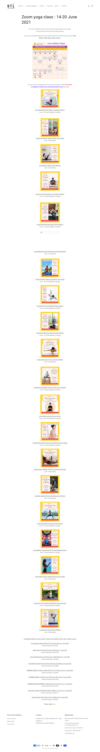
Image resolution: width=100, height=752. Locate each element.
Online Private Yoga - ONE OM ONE (74, 727)
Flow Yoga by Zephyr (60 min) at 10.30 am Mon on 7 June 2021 (50, 643)
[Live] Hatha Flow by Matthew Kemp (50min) (50, 306)
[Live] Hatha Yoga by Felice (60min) (50, 165)
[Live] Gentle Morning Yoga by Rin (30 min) (50, 523)
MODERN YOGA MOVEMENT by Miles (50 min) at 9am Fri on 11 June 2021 (50, 684)
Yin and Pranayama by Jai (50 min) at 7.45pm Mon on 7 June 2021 (50, 657)
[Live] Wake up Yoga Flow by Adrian (50, 416)
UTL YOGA (48, 748)
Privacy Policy (10, 724)
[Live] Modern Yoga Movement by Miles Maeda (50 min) (50, 550)
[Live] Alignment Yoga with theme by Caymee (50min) (50, 251)
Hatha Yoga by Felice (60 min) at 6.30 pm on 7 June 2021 (50, 650)
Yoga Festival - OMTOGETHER (73, 730)
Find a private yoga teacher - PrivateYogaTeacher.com (72, 724)
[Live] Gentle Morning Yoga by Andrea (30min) (50, 333)
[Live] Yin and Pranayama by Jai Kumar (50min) (50, 194)
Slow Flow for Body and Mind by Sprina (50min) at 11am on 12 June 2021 (50, 690)
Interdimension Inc (70, 733)
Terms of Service (11, 718)
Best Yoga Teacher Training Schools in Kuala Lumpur (76, 719)
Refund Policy (10, 721)
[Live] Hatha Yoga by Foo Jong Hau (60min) (50, 359)
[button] (21, 6)
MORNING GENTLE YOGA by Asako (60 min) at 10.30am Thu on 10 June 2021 (50, 670)
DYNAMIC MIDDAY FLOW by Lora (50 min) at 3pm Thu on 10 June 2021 (50, 677)
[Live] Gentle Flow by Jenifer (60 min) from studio (50, 576)
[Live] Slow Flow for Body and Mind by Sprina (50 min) (50, 603)
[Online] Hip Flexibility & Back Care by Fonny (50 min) (50, 387)
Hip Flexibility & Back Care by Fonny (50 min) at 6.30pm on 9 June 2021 (50, 663)
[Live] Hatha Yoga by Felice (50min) (50, 630)
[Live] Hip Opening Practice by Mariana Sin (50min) (50, 496)
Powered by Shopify (54, 748)
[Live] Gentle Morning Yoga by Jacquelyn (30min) (50, 110)
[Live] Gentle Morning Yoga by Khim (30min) (50, 224)
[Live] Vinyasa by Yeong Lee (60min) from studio (50, 279)
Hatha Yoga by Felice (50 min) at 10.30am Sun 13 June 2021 (50, 697)
